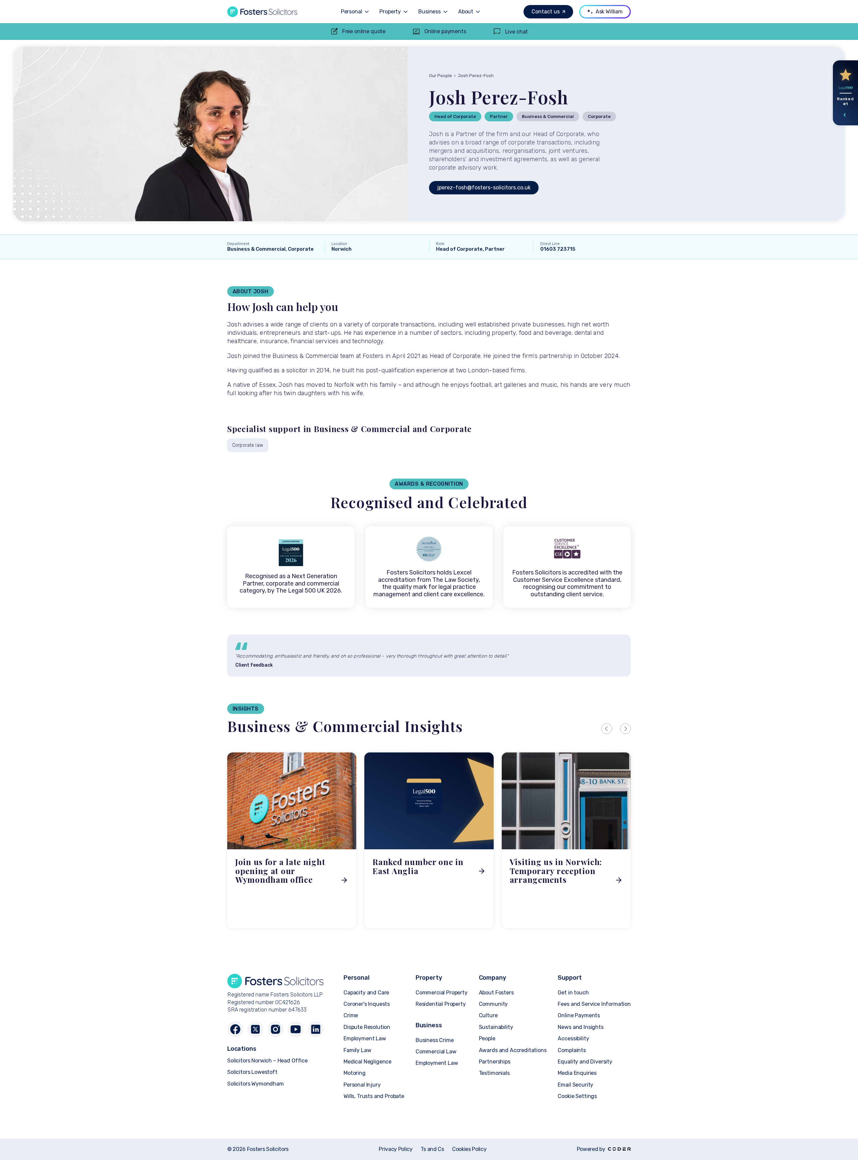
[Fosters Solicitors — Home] (262, 11)
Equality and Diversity (585, 1061)
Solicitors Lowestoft (252, 1072)
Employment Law (365, 1038)
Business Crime (435, 1040)
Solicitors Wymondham (255, 1084)
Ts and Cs (432, 1149)
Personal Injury (362, 1085)
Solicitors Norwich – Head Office (267, 1060)
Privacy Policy (396, 1149)
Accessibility (573, 1038)
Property (390, 11)
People (487, 1038)
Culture (488, 1015)
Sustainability (496, 1027)
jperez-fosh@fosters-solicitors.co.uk (484, 187)
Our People (440, 75)
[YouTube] (296, 1029)
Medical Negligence (367, 1061)
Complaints (572, 1050)
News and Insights (580, 1027)
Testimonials (494, 1073)
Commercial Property (442, 992)
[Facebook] (235, 1029)
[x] (255, 1029)
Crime (351, 1015)
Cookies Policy (469, 1149)
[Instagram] (275, 1029)
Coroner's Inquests (367, 1004)
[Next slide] (625, 728)
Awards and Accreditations (513, 1050)
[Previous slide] (606, 728)
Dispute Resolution (367, 1027)
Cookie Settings (577, 1096)
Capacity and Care (366, 992)
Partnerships (494, 1061)
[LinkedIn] (316, 1029)
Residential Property (441, 1004)
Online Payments (579, 1015)
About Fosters (496, 992)
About (465, 11)
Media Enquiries (577, 1073)
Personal (351, 11)
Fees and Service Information (594, 1004)
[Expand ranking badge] (845, 115)
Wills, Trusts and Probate (374, 1096)
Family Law (357, 1050)
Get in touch (573, 992)
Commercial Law (436, 1051)
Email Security (575, 1085)
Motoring (355, 1073)
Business (429, 11)
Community (493, 1004)
